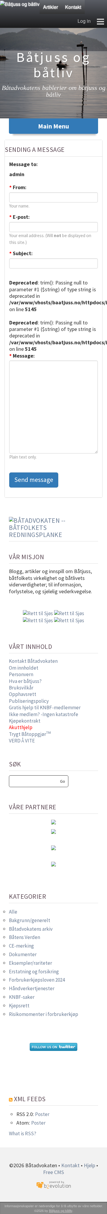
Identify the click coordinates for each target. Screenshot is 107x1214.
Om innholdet (23, 668)
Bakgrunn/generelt (29, 920)
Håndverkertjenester (31, 988)
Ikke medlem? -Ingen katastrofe (43, 714)
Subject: (21, 253)
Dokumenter (23, 954)
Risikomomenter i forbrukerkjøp (43, 1014)
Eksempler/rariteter (30, 963)
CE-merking (21, 946)
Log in (84, 20)
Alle (13, 912)
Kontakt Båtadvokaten (33, 661)
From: (17, 187)
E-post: (19, 217)
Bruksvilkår (21, 687)
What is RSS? (22, 1133)
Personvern (21, 674)
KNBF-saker (21, 997)
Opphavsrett (22, 694)
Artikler (50, 7)
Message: (22, 356)
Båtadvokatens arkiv (31, 929)
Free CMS (53, 1172)
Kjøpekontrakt (24, 721)
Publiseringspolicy (29, 701)
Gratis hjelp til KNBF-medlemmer (45, 707)
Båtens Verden (24, 937)
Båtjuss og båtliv (60, 1210)
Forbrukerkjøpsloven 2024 (37, 980)
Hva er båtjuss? (25, 681)
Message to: (23, 164)
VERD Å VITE (22, 740)
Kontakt (73, 7)
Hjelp (89, 1165)
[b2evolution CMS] (53, 1184)
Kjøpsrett (19, 1005)
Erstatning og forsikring (34, 971)
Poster (42, 1114)
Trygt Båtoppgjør (30, 734)
